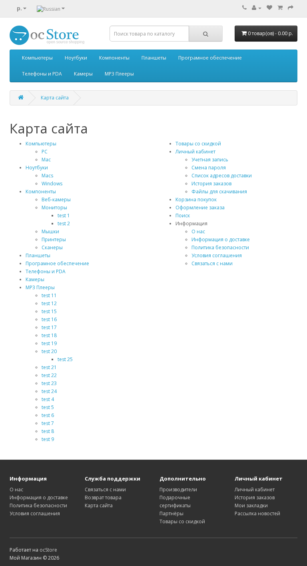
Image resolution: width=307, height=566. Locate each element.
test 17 (49, 327)
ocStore (48, 549)
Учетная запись (209, 159)
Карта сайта (55, 97)
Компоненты (114, 57)
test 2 (64, 223)
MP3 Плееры (119, 73)
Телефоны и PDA (42, 73)
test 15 (49, 311)
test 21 (49, 367)
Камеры (83, 73)
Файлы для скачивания (219, 191)
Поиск (182, 215)
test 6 (48, 415)
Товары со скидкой (198, 143)
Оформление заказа (200, 207)
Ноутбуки (76, 57)
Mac (46, 159)
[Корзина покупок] (280, 7)
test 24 (49, 391)
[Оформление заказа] (290, 7)
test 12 (49, 303)
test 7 (48, 423)
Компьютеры (37, 57)
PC (45, 151)
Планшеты (154, 57)
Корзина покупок (196, 199)
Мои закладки (251, 505)
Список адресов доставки (221, 175)
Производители (178, 489)
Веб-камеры (56, 199)
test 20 (49, 351)
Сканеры (52, 247)
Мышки (50, 231)
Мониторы (54, 207)
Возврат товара (103, 497)
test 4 (48, 399)
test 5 (48, 407)
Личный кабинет (195, 151)
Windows (52, 183)
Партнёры (171, 513)
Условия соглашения (216, 255)
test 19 (49, 343)
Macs (47, 175)
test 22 (49, 375)
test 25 (65, 359)
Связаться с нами (212, 263)
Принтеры (54, 239)
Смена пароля (208, 167)
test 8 (48, 431)
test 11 (49, 295)
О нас (198, 231)
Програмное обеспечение (210, 57)
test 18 (49, 335)
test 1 (64, 215)
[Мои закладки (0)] (269, 7)
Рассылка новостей (257, 513)
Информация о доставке (220, 239)
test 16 (49, 319)
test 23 (49, 383)
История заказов (211, 183)
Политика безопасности (220, 247)
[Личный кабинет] (256, 7)
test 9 (48, 439)
